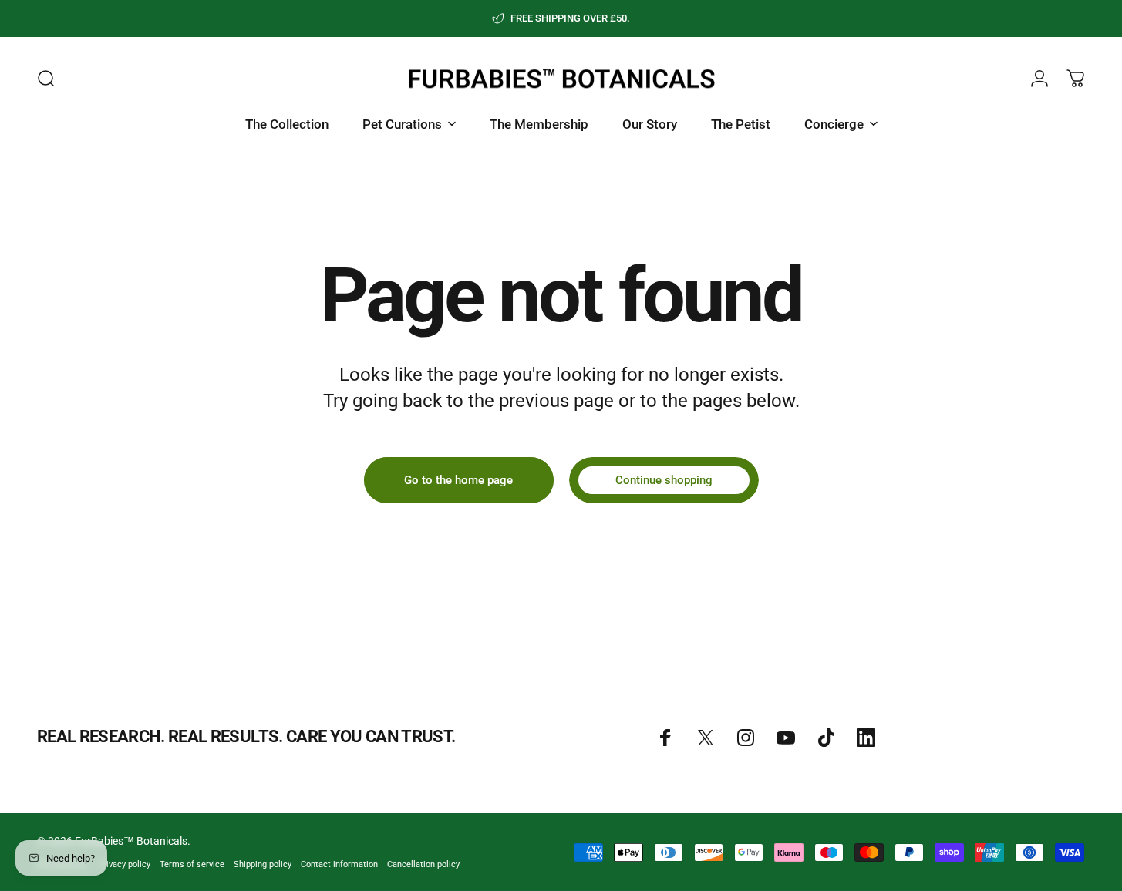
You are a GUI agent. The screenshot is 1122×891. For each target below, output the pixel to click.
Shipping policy (262, 864)
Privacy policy (124, 864)
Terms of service (192, 864)
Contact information (339, 864)
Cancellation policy (423, 864)
